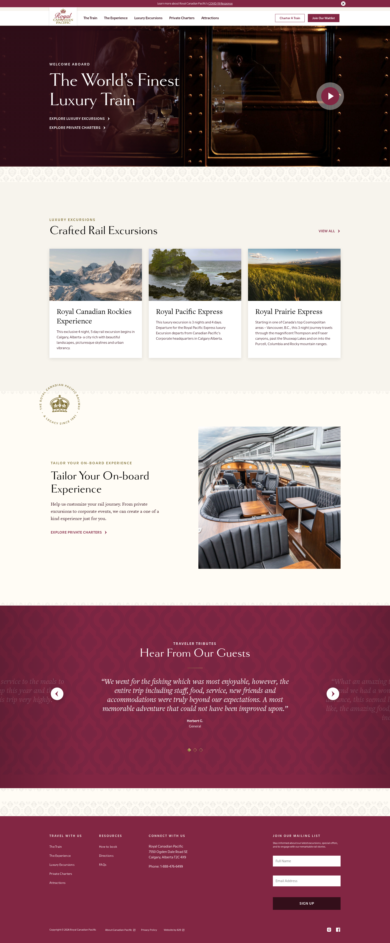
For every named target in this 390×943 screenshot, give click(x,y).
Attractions (210, 17)
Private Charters (182, 17)
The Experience (116, 17)
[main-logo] (63, 16)
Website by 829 (172, 929)
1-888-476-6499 (171, 866)
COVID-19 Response (220, 3)
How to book (108, 846)
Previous (57, 694)
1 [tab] (189, 750)
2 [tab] (195, 750)
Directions (106, 855)
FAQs (102, 864)
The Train (90, 17)
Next (333, 694)
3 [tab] (201, 750)
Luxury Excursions (148, 17)
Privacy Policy (149, 929)
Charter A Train (290, 18)
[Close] (343, 3)
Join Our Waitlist (323, 18)
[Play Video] (330, 96)
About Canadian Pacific (118, 929)
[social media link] (329, 930)
